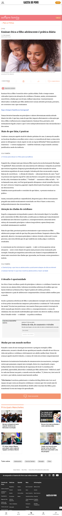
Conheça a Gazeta (3, 492)
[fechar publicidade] (60, 508)
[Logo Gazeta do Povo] (51, 496)
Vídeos (27, 507)
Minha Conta (37, 487)
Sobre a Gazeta (5, 488)
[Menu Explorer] (2, 2)
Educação (41, 461)
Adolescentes (17, 461)
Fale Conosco (37, 493)
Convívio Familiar (30, 461)
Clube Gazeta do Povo (30, 500)
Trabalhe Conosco (36, 500)
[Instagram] (49, 475)
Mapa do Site (4, 499)
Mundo (11, 493)
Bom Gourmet (29, 487)
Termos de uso (4, 507)
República (11, 487)
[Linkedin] (53, 475)
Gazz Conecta (29, 493)
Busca (18, 514)
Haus (27, 490)
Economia (11, 496)
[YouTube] (57, 475)
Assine (35, 490)
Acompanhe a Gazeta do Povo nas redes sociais (20, 475)
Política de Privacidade (4, 503)
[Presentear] (23, 81)
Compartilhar (56, 514)
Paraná (11, 490)
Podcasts (28, 504)
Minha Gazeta (31, 514)
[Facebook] (42, 475)
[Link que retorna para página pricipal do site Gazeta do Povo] (31, 2)
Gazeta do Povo (29, 496)
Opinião (19, 490)
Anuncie (36, 496)
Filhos (49, 461)
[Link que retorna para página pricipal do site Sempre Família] (10, 17)
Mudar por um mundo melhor (16, 343)
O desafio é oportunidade (13, 279)
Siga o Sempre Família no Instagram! (15, 110)
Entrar (43, 514)
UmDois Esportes (11, 500)
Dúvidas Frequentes (36, 504)
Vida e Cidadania (13, 504)
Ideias (19, 496)
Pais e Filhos (8, 23)
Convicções (20, 493)
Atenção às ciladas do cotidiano (16, 209)
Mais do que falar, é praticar (15, 131)
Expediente (4, 496)
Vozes (19, 487)
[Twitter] (46, 475)
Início (6, 514)
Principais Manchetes (12, 407)
